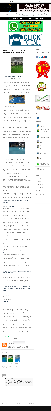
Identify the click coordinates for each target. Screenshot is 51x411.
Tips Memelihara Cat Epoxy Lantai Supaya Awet (43, 147)
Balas (6, 385)
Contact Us (31, 18)
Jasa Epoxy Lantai (4, 13)
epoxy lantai (16, 245)
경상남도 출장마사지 (16, 383)
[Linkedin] (42, 57)
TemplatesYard (22, 408)
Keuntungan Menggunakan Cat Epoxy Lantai (44, 170)
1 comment (6, 55)
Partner (36, 18)
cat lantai (27, 170)
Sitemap (41, 18)
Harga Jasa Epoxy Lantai (24, 15)
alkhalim (13, 343)
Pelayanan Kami (14, 18)
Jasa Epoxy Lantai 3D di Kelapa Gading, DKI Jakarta (44, 158)
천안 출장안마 (10, 382)
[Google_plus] (44, 57)
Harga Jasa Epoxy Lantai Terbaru (14, 156)
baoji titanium (24, 381)
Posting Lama (31, 403)
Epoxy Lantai (40, 181)
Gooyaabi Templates (33, 408)
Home (9, 18)
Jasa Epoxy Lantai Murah (42, 187)
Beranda (18, 403)
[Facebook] (37, 57)
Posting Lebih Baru (4, 403)
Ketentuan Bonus (23, 18)
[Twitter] (39, 57)
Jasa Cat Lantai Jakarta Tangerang (17, 365)
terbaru (39, 190)
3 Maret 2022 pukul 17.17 (13, 378)
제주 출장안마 (19, 382)
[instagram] (46, 57)
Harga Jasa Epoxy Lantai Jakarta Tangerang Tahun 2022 (10, 366)
